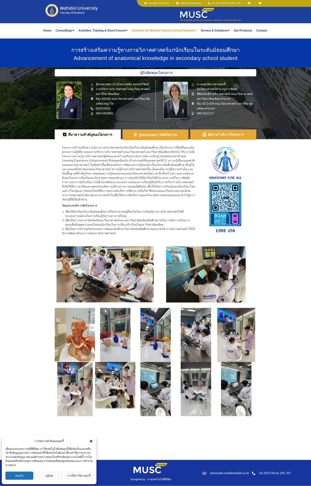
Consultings (64, 30)
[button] (91, 441)
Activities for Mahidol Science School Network (163, 30)
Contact (261, 30)
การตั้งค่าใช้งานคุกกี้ (79, 475)
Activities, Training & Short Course (102, 30)
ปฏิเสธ (49, 475)
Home (47, 30)
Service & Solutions (214, 30)
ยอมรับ (19, 475)
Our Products (243, 30)
